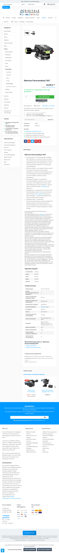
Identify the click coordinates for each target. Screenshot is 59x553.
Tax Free (28, 441)
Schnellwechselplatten (11, 86)
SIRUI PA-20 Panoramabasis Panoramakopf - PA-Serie (31, 390)
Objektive (6, 40)
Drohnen (6, 96)
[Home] (3, 17)
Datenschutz (7, 159)
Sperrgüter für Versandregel (7, 111)
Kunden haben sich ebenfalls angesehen (34, 374)
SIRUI (6, 63)
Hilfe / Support (7, 150)
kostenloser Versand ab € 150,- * (12, 123)
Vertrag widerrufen (29, 533)
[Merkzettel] (44, 4)
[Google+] (29, 141)
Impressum (7, 164)
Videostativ (44, 186)
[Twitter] (32, 141)
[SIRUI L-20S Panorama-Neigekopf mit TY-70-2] (48, 383)
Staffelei (7, 89)
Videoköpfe (8, 75)
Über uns (6, 147)
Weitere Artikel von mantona (33, 347)
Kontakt (6, 152)
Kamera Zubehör (8, 43)
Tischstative (8, 60)
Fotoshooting (7, 31)
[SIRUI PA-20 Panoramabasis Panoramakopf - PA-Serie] (31, 383)
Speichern (50, 119)
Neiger (7, 78)
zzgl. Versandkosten (50, 87)
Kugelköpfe (8, 72)
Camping (6, 99)
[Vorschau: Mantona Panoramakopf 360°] (27, 32)
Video (5, 46)
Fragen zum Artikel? (49, 105)
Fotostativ (43, 307)
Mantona (41, 214)
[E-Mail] (39, 141)
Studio (5, 37)
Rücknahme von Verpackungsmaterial (48, 443)
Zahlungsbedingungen (32, 443)
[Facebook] (25, 141)
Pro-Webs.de (42, 540)
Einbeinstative (9, 52)
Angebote (6, 105)
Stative (6, 49)
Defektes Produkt (30, 432)
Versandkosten (25, 536)
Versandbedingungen (9, 154)
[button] (41, 101)
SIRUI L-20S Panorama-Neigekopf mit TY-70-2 (48, 390)
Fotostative (8, 54)
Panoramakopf (9, 83)
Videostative (8, 57)
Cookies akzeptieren (29, 549)
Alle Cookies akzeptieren (44, 549)
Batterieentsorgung (48, 434)
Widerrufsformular (31, 452)
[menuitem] (11, 4)
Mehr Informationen (29, 546)
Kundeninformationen (9, 145)
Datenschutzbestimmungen (23, 420)
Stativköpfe (8, 69)
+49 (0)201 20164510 (6, 517)
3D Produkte (7, 102)
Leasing (28, 434)
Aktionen (6, 108)
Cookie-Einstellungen (9, 142)
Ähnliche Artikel (28, 371)
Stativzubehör (8, 92)
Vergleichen (28, 106)
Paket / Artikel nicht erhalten (31, 436)
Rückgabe (28, 448)
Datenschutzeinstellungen (15, 549)
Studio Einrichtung (31, 439)
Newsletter (45, 441)
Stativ (36, 194)
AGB (5, 162)
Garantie (45, 437)
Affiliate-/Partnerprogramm (50, 432)
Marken (6, 34)
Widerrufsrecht (8, 157)
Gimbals (8, 80)
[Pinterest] (36, 141)
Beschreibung (27, 149)
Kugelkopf (40, 194)
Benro (6, 66)
